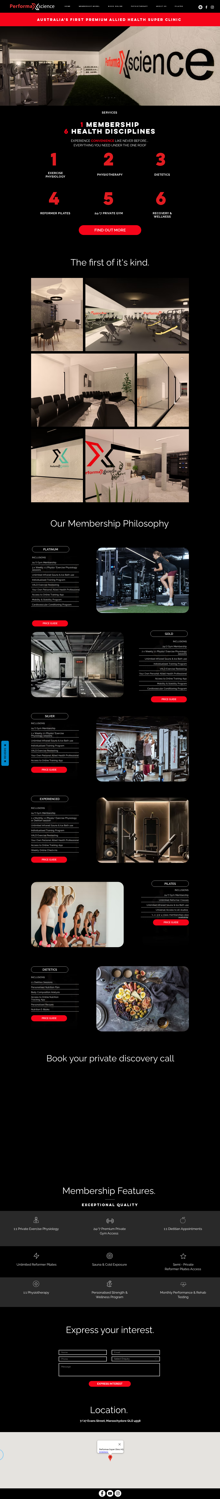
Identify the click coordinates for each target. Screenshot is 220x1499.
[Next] (199, 66)
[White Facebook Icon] (206, 7)
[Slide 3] (111, 97)
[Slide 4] (114, 97)
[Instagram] (118, 1493)
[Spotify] (200, 7)
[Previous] (21, 66)
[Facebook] (102, 1493)
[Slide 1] (105, 97)
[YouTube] (110, 1493)
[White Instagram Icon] (212, 7)
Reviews (5, 753)
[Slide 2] (108, 97)
